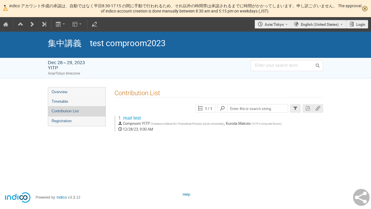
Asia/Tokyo (274, 24)
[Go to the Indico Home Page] (6, 24)
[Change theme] (77, 24)
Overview (59, 92)
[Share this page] (361, 197)
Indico (62, 197)
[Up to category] (20, 24)
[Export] (61, 24)
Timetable (60, 101)
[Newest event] (44, 24)
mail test (129, 118)
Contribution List (65, 111)
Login (360, 24)
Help (186, 194)
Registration (62, 121)
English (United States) (320, 24)
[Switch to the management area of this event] (94, 24)
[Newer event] (32, 24)
